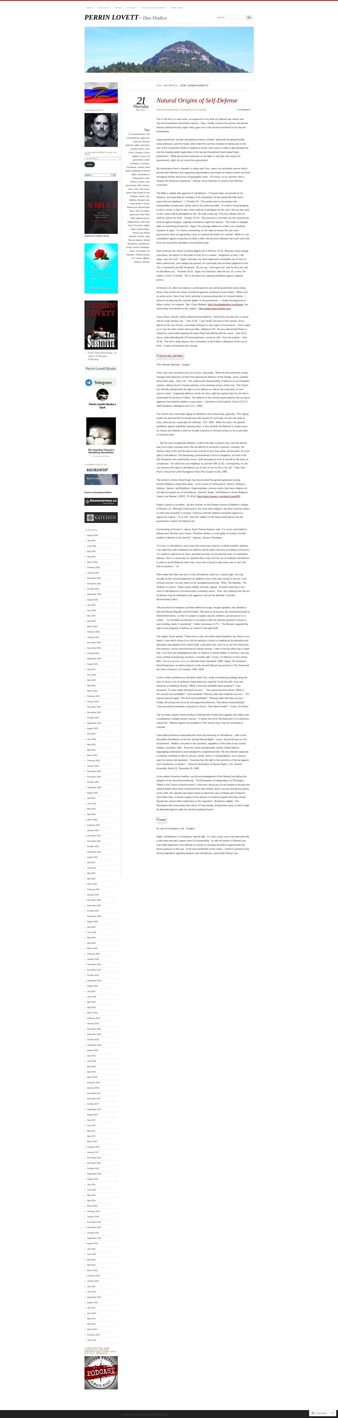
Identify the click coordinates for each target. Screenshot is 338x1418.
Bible (137, 145)
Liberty (142, 196)
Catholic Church (137, 149)
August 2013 (92, 1302)
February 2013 (93, 1335)
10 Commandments (137, 134)
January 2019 (93, 1023)
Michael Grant (143, 200)
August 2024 (92, 664)
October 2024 (93, 653)
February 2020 (93, 954)
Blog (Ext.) (104, 8)
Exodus (141, 182)
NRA (138, 211)
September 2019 (94, 981)
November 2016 (94, 1163)
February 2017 (93, 1147)
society (129, 247)
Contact (131, 8)
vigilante (145, 258)
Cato (147, 149)
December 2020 (94, 900)
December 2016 (94, 1158)
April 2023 (91, 750)
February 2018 (93, 1082)
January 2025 (93, 637)
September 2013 (94, 1297)
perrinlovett (173, 109)
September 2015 (94, 1238)
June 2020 (91, 932)
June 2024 (91, 675)
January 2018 (93, 1088)
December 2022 (94, 771)
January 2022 (93, 830)
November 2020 (94, 905)
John (136, 189)
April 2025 (91, 621)
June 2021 (91, 868)
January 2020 (93, 959)
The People (140, 251)
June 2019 (91, 997)
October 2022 (93, 782)
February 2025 (93, 632)
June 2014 (91, 1292)
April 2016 (91, 1200)
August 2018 (92, 1050)
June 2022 (91, 803)
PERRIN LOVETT (111, 17)
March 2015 (92, 1270)
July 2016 (91, 1184)
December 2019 (94, 964)
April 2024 (91, 685)
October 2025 (93, 589)
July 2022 (91, 798)
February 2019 (93, 1018)
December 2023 (94, 707)
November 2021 (94, 841)
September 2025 (94, 594)
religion (146, 225)
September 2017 (94, 1109)
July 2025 (91, 605)
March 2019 (92, 1013)
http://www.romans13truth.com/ (215, 308)
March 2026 (92, 562)
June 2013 (91, 1313)
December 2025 (94, 578)
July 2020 (91, 927)
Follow (89, 164)
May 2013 (91, 1318)
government (131, 185)
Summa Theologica (141, 247)
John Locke (144, 189)
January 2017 (93, 1152)
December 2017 (94, 1093)
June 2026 (91, 546)
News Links (177, 8)
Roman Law (138, 233)
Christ (130, 153)
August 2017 (92, 1115)
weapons (138, 262)
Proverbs (138, 225)
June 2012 (91, 1340)
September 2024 (94, 659)
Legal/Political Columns (194, 109)
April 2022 (91, 814)
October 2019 (93, 975)
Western (146, 262)
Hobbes (146, 185)
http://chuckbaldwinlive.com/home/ (225, 304)
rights (133, 229)
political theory (134, 222)
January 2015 (93, 1281)
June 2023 (91, 739)
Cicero (143, 156)
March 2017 (92, 1141)
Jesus (130, 189)
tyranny (146, 255)
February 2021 (93, 889)
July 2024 (91, 669)
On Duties (145, 211)
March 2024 (92, 691)
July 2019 (91, 991)
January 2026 (93, 573)
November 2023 (94, 712)
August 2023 (92, 728)
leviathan (134, 196)
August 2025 (92, 600)
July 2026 (91, 541)
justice (129, 193)
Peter (147, 214)
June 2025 (91, 610)
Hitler (139, 185)
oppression (134, 214)
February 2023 (93, 760)
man (147, 196)
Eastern (133, 182)
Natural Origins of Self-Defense (197, 100)
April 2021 (91, 879)
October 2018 (93, 1039)
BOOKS (118, 8)
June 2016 (91, 1190)
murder (146, 203)
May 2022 (91, 809)
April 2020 (91, 943)
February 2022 (93, 825)
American (137, 142)
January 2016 (93, 1217)
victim (138, 258)
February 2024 (93, 696)
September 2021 (94, 852)
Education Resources (154, 8)
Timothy (138, 255)
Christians (138, 153)
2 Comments (244, 109)
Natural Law (132, 207)
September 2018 (94, 1045)
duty (147, 178)
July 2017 (91, 1120)
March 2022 (92, 820)
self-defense (144, 244)
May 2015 (91, 1260)
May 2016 (91, 1195)
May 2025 (91, 616)
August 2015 (92, 1243)
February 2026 (93, 567)
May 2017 (91, 1131)
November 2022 (94, 777)
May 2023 (91, 744)
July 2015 (91, 1249)
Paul (142, 214)
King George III (139, 193)
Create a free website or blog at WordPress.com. (145, 1414)
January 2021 (93, 895)
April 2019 (91, 1007)
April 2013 (91, 1324)
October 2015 (93, 1233)
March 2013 (92, 1329)
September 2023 (94, 723)
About (89, 8)
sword (132, 251)
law (148, 193)
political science (142, 218)
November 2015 (94, 1227)
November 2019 (94, 970)
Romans (141, 236)
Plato (133, 218)
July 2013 (91, 1308)
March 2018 (92, 1077)
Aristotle (145, 142)
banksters (129, 145)
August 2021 (92, 857)
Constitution (131, 167)
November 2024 (94, 648)
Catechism (144, 145)
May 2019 (91, 1002)
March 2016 (92, 1206)
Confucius (145, 163)
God (147, 182)
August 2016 (92, 1179)
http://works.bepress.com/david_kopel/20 (218, 496)
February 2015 (93, 1276)
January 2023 (93, 766)
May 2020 (91, 938)
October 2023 (93, 718)
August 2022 (92, 793)
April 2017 (91, 1136)
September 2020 (94, 916)
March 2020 (92, 948)
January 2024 (93, 702)
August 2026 (92, 535)
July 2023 (91, 734)
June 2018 (91, 1061)
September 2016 (94, 1174)
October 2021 (93, 846)
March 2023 (92, 755)
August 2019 (92, 986)
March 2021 (92, 884)
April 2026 (91, 557)
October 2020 (93, 911)
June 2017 (91, 1125)
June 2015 (91, 1254)
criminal (140, 167)
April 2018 (91, 1072)
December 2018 (94, 1029)
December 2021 (94, 836)
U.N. (133, 258)
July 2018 (91, 1056)
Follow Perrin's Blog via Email (100, 153)
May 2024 (91, 680)
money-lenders (135, 203)
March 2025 (92, 626)
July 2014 (91, 1286)
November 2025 (94, 584)
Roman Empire (143, 229)
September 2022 (94, 787)
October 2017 (93, 1104)
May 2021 (91, 873)
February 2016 (93, 1211)
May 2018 (91, 1066)
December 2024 (94, 642)
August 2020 (92, 921)
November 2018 (94, 1034)
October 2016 (93, 1168)
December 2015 (94, 1222)
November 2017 (94, 1099)
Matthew (132, 200)
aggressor (145, 138)
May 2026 (91, 551)
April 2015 (91, 1265)
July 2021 (91, 862)
